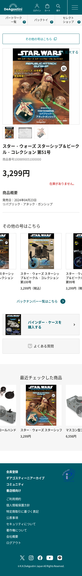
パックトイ (41, 20)
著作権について (16, 530)
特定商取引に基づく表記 (22, 511)
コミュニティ (15, 484)
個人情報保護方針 (18, 505)
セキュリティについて (21, 524)
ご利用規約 (13, 499)
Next (79, 411)
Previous (3, 411)
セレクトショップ (68, 20)
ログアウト (13, 543)
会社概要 (12, 536)
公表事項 (12, 517)
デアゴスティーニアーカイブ (25, 478)
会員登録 (12, 472)
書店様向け (13, 490)
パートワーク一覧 (13, 20)
